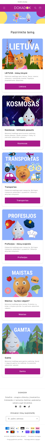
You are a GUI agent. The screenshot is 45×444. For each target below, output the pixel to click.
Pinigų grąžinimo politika (14, 439)
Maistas (22, 314)
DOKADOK (13, 436)
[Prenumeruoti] (37, 418)
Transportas (22, 200)
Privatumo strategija (34, 436)
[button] (4, 8)
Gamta (22, 371)
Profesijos (22, 257)
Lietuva (22, 86)
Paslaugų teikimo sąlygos (32, 439)
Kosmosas (22, 143)
